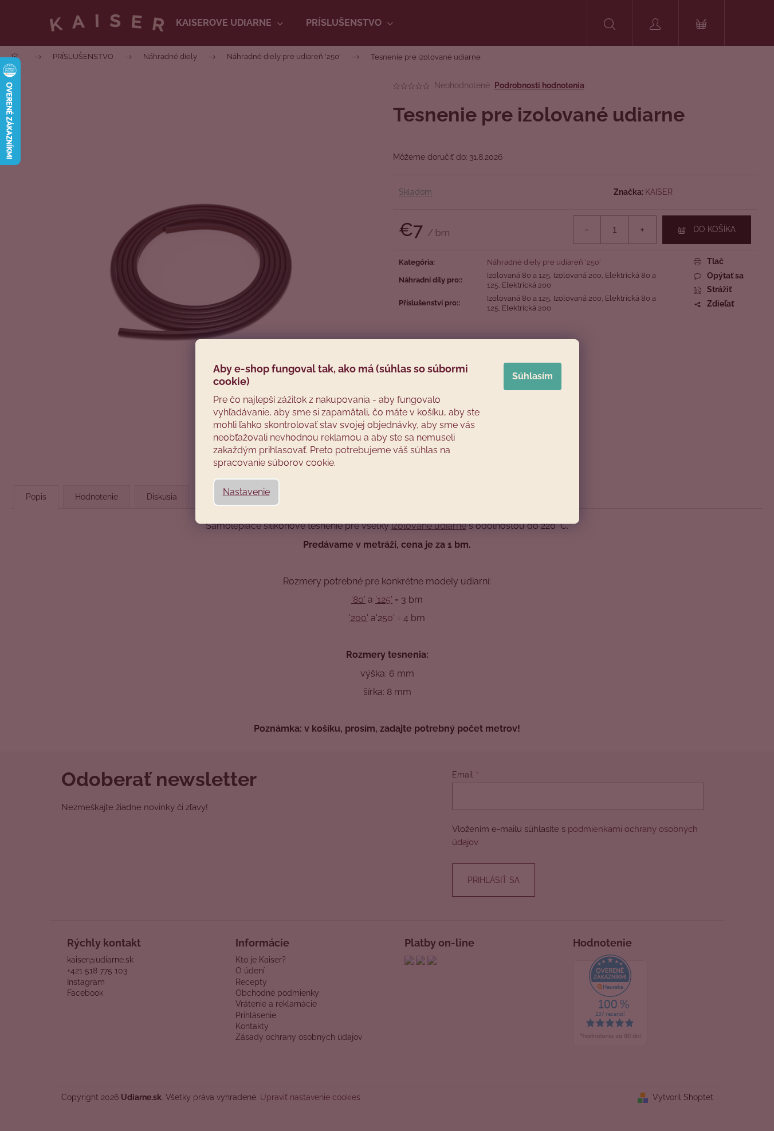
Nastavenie (246, 491)
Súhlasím (532, 376)
